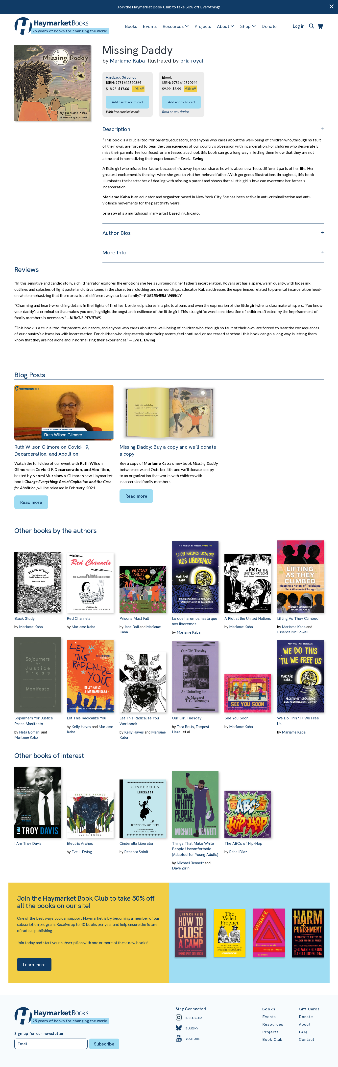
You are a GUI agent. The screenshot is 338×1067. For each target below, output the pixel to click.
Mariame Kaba (127, 60)
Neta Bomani (29, 732)
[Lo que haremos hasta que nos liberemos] (195, 574)
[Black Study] (37, 574)
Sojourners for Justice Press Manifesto (33, 720)
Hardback (113, 77)
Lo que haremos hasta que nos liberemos (194, 621)
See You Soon (236, 718)
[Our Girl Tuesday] (195, 673)
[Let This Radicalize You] (90, 673)
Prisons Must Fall (134, 618)
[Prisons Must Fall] (143, 574)
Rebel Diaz (238, 851)
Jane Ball (131, 626)
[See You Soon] (247, 673)
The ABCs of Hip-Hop (243, 843)
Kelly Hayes (81, 726)
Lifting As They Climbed (297, 618)
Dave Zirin (181, 868)
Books (131, 26)
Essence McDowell (292, 632)
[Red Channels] (90, 574)
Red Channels (79, 618)
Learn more (34, 964)
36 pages (129, 77)
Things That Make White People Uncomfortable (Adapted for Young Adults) (195, 849)
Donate (269, 26)
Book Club (272, 1039)
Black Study (24, 618)
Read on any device (175, 112)
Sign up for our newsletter (39, 1034)
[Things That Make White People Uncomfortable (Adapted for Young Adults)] (195, 799)
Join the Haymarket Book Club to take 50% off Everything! (169, 6)
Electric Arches (80, 843)
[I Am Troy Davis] (37, 799)
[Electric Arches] (90, 799)
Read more (31, 502)
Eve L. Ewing (82, 851)
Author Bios (116, 233)
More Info (114, 252)
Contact (306, 1039)
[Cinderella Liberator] (143, 799)
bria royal (191, 60)
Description (116, 129)
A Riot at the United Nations (247, 618)
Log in (299, 26)
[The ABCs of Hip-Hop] (247, 799)
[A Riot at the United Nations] (247, 574)
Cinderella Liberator (137, 843)
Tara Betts (185, 726)
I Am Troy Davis (28, 843)
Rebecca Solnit (136, 851)
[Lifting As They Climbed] (300, 574)
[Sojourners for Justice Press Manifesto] (37, 673)
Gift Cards (309, 1009)
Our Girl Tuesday (186, 718)
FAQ (303, 1032)
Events (150, 26)
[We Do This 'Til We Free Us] (300, 673)
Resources (173, 26)
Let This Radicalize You (86, 718)
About (305, 1024)
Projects (203, 26)
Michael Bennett (190, 863)
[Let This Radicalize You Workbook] (143, 673)
